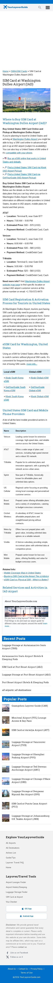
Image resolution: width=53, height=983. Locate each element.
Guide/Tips (11, 857)
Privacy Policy (37, 968)
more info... (31, 364)
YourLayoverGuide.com (30, 977)
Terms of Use (27, 972)
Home (6, 71)
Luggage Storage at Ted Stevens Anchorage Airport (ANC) (29, 768)
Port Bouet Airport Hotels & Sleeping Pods (25, 682)
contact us (22, 947)
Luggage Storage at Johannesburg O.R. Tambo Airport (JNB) (30, 817)
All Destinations (12, 847)
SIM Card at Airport (14, 897)
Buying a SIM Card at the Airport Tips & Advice (26, 576)
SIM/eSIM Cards (19, 71)
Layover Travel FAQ (15, 862)
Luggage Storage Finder (17, 892)
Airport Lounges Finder (16, 882)
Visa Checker (11, 901)
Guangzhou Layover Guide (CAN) (30, 705)
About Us (12, 968)
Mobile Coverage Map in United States (22, 573)
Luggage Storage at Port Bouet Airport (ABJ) (26, 674)
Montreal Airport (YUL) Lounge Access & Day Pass (29, 719)
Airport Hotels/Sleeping (16, 887)
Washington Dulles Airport (25, 139)
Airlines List (11, 852)
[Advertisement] (26, 40)
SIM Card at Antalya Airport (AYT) (30, 730)
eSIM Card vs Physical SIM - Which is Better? (26, 579)
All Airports (11, 843)
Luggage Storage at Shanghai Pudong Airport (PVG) (28, 756)
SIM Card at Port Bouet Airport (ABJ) (22, 666)
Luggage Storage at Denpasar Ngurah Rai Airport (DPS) (28, 793)
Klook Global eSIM (40, 396)
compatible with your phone (19, 152)
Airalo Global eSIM (40, 377)
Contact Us (23, 968)
